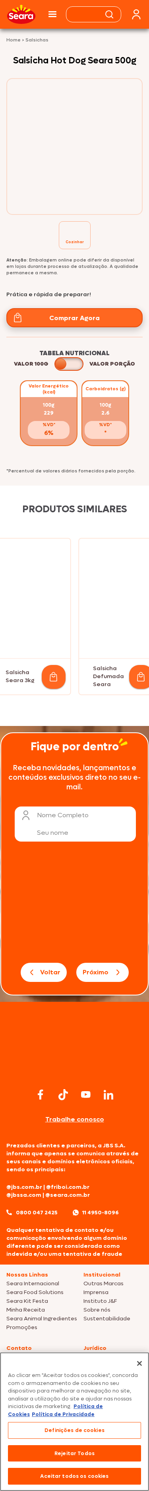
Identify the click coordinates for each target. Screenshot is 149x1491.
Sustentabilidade (106, 1318)
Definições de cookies (74, 1430)
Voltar (50, 972)
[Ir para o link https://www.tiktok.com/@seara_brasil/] (63, 1094)
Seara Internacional (32, 1283)
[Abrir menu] (52, 14)
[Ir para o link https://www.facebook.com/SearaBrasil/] (40, 1095)
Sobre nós (96, 1310)
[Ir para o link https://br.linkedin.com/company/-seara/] (108, 1095)
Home (14, 40)
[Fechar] (139, 1363)
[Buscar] (109, 14)
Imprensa (95, 1292)
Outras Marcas (103, 1283)
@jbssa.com (23, 1195)
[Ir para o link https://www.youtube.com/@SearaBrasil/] (86, 1094)
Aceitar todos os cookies (74, 1476)
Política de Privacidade (63, 1414)
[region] (74, 1421)
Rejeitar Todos (74, 1453)
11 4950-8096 (100, 1212)
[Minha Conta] (136, 15)
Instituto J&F (100, 1301)
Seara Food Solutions (35, 1292)
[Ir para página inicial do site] (74, 1070)
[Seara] (21, 14)
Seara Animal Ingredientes (41, 1318)
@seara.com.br (67, 1195)
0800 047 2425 (37, 1212)
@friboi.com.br (67, 1187)
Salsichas (36, 40)
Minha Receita (25, 1310)
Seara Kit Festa (27, 1301)
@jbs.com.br (24, 1187)
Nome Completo (63, 815)
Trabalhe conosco (74, 1119)
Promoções (21, 1327)
